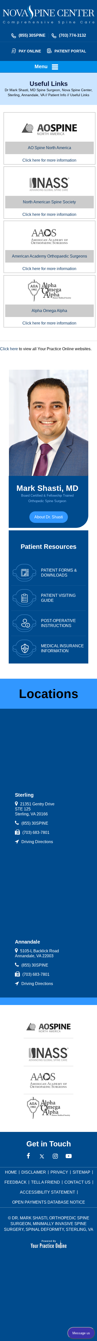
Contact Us (77, 1182)
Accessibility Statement (47, 1192)
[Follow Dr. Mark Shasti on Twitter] (42, 1156)
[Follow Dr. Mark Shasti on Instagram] (55, 1156)
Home (11, 1172)
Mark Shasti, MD (47, 493)
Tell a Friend (45, 1182)
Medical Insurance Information (62, 648)
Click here (9, 349)
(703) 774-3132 (72, 35)
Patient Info (57, 95)
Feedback (15, 1182)
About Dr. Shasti (48, 517)
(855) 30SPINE (32, 35)
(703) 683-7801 (35, 832)
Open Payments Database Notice (48, 1202)
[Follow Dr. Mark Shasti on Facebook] (28, 1156)
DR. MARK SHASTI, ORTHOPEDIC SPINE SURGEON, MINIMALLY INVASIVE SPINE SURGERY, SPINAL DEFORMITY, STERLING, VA (48, 1224)
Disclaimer (33, 1172)
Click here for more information (49, 154)
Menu (41, 66)
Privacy (59, 1172)
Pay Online (30, 51)
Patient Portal (70, 51)
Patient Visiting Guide (58, 598)
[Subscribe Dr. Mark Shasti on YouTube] (68, 1156)
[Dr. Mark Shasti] (48, 14)
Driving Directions (37, 842)
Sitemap (81, 1172)
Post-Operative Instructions (58, 623)
